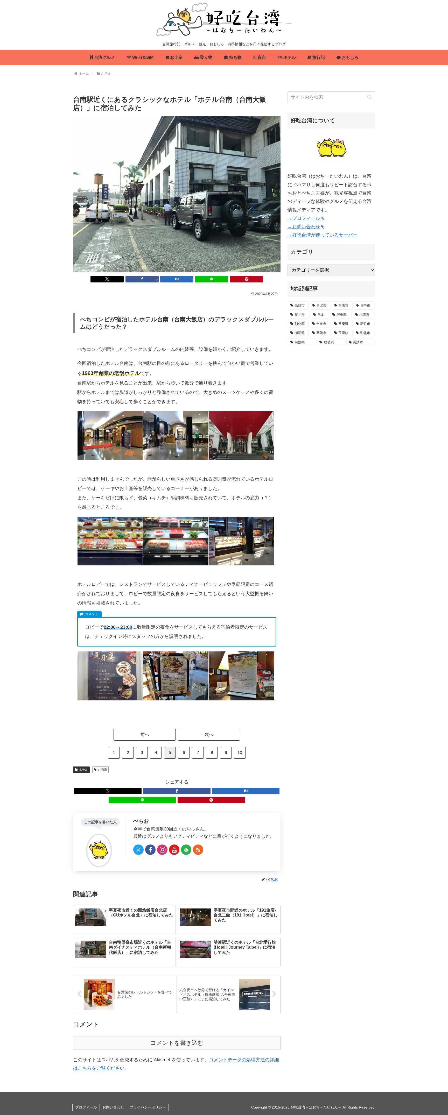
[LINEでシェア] (211, 279)
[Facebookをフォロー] (150, 849)
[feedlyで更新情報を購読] (186, 849)
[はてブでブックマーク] (245, 791)
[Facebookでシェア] (177, 791)
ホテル (83, 769)
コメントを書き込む (177, 1043)
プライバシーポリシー (148, 1107)
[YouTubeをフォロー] (174, 849)
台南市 (102, 769)
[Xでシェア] (107, 279)
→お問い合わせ (304, 226)
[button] (369, 97)
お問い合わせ (113, 1107)
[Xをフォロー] (138, 849)
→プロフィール (304, 218)
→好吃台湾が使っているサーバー (323, 235)
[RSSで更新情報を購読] (198, 849)
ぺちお (141, 821)
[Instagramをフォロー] (162, 849)
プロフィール (86, 1107)
